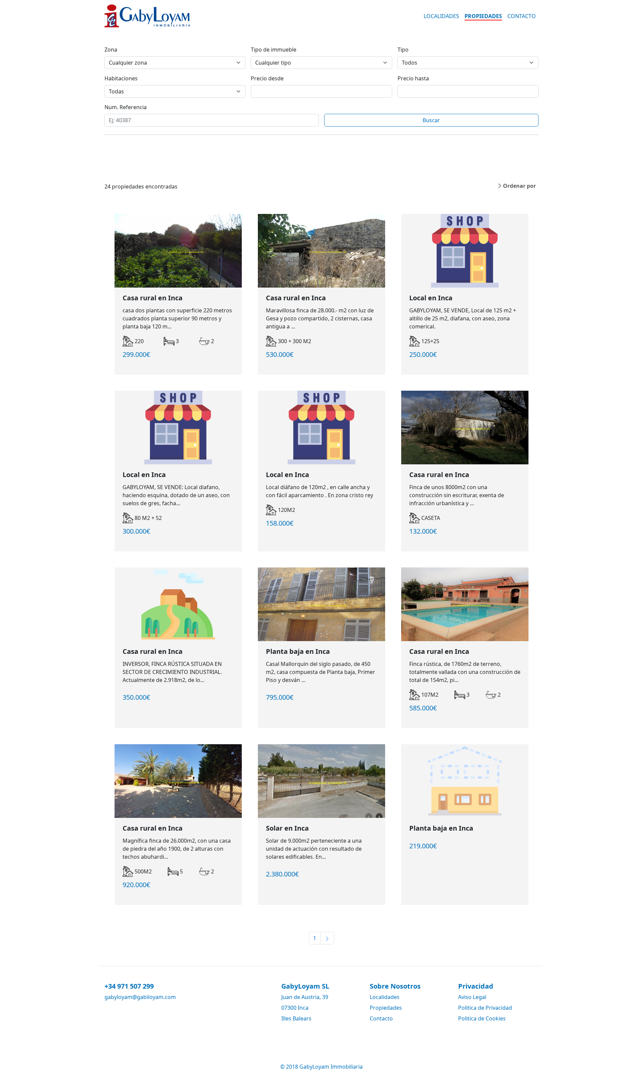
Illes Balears (296, 1018)
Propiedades (483, 16)
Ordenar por (519, 185)
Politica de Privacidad (485, 1007)
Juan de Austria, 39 (304, 997)
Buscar (431, 120)
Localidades (441, 16)
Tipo (403, 49)
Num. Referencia (125, 107)
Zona (110, 49)
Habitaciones (121, 78)
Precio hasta (413, 78)
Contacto (521, 16)
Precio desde (267, 78)
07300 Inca (294, 1007)
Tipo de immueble (273, 49)
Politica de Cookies (482, 1018)
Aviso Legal (472, 997)
